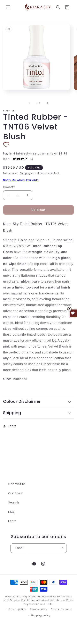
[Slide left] (29, 103)
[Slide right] (47, 103)
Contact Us (17, 484)
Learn (12, 521)
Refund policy (17, 609)
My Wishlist (73, 313)
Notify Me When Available (21, 180)
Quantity (9, 187)
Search (13, 502)
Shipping (25, 173)
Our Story (15, 493)
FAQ (11, 512)
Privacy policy (38, 609)
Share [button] (12, 426)
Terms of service (61, 609)
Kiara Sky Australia (28, 596)
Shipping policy (40, 615)
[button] (8, 7)
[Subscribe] (62, 548)
